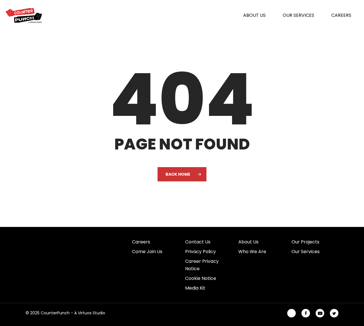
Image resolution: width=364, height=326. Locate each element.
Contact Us (197, 242)
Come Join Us (147, 251)
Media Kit (195, 288)
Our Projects (305, 242)
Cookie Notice (200, 278)
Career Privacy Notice (202, 265)
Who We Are (252, 251)
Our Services (305, 251)
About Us (248, 242)
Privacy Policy (200, 251)
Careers (141, 242)
